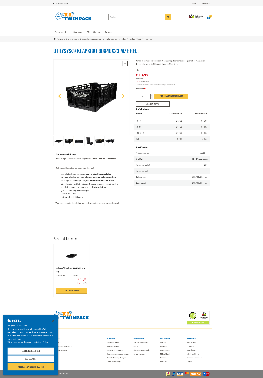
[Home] (79, 16)
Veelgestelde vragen (141, 342)
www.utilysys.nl (112, 203)
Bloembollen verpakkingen (116, 358)
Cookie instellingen (31, 351)
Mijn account (191, 342)
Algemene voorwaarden (142, 350)
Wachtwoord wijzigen (194, 358)
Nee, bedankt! (31, 359)
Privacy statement (140, 354)
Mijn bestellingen (193, 354)
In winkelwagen (74, 291)
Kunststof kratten (113, 346)
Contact (108, 32)
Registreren (206, 3)
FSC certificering (165, 354)
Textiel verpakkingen (114, 362)
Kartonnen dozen (113, 342)
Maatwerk (77, 32)
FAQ (88, 32)
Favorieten (190, 346)
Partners (163, 358)
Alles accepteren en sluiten (31, 366)
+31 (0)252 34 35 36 (61, 3)
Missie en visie (165, 350)
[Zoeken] (168, 17)
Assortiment (60, 32)
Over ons (97, 32)
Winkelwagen (192, 350)
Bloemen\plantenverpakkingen (118, 354)
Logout (189, 362)
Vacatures (163, 362)
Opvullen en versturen (115, 350)
